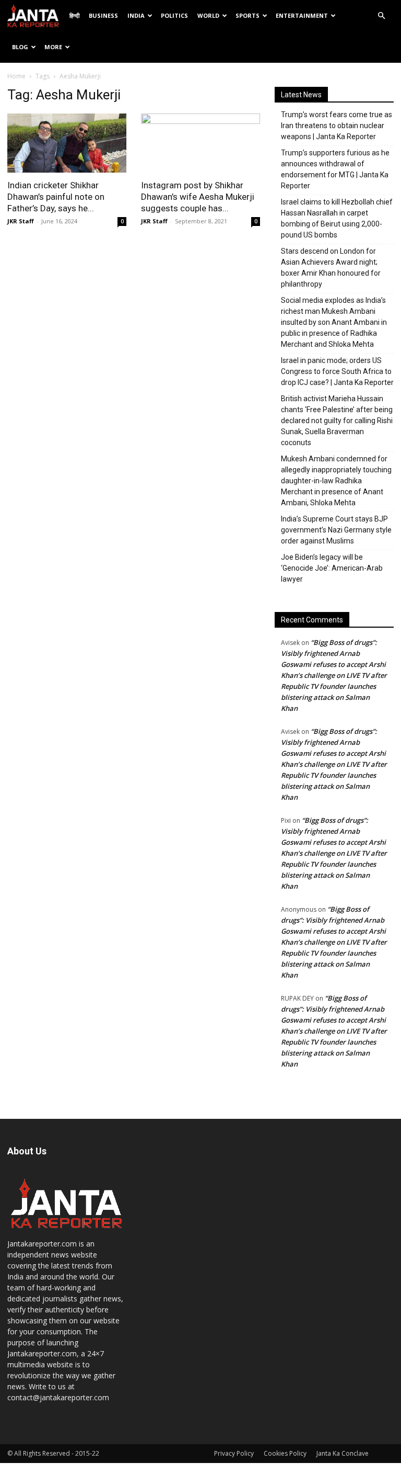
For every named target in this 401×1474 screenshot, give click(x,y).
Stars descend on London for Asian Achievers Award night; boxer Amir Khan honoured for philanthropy (331, 267)
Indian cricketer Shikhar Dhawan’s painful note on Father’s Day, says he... (55, 196)
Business (103, 15)
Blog (20, 47)
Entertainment (302, 15)
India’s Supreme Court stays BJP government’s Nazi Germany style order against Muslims (336, 530)
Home (16, 76)
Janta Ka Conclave (342, 1453)
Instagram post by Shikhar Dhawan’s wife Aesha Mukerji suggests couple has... (197, 196)
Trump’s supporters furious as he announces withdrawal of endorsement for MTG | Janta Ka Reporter (335, 169)
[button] (381, 16)
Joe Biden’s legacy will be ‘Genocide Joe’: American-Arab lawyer (332, 568)
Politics (174, 15)
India (136, 15)
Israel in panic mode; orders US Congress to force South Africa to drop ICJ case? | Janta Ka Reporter (337, 371)
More (53, 47)
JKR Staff (20, 221)
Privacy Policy (234, 1453)
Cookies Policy (285, 1453)
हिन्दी (74, 15)
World (208, 15)
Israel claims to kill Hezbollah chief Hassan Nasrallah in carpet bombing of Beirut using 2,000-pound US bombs (337, 218)
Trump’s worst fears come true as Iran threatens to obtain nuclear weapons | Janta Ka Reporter (336, 125)
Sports (247, 15)
